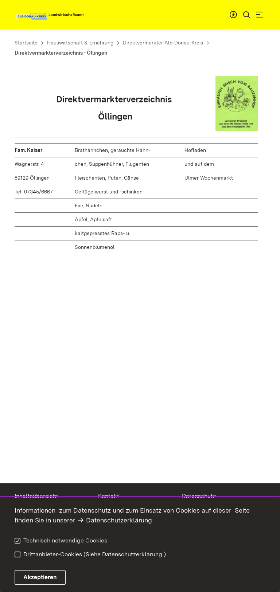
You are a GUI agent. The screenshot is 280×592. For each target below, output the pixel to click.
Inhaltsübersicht (36, 496)
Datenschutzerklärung (119, 520)
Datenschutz (199, 496)
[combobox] (233, 14)
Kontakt (108, 496)
